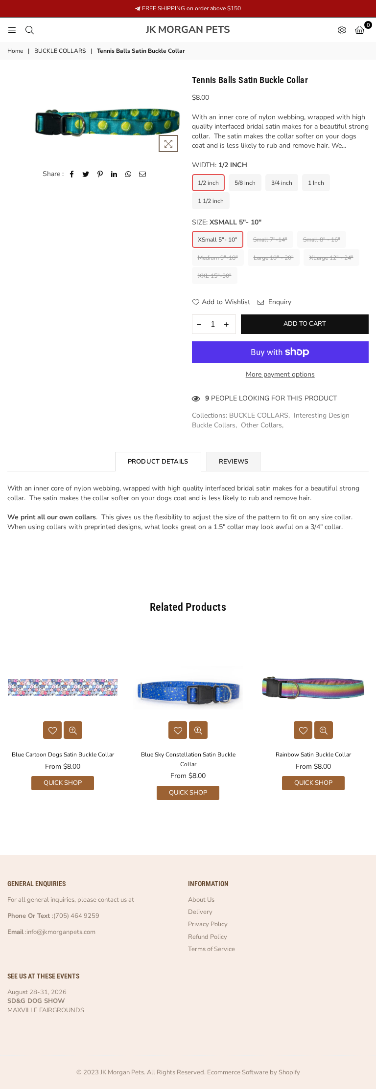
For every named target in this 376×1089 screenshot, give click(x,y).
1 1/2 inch (211, 201)
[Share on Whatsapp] (128, 174)
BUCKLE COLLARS (60, 51)
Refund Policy (207, 937)
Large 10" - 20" (274, 258)
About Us (201, 899)
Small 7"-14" (270, 240)
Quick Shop (63, 782)
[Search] (29, 29)
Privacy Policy (208, 924)
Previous (8, 718)
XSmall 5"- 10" (217, 240)
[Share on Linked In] (114, 174)
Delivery (200, 912)
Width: (219, 165)
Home (15, 51)
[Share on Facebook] (71, 174)
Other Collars (261, 425)
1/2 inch (208, 183)
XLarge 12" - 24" (331, 258)
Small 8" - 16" (321, 240)
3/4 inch (281, 183)
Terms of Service (211, 949)
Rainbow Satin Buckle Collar (313, 754)
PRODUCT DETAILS (158, 461)
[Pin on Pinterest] (100, 174)
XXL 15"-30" (215, 276)
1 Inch (316, 183)
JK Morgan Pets (210, 30)
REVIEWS (234, 461)
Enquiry (278, 302)
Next (367, 718)
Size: (226, 222)
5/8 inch (245, 183)
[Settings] (342, 29)
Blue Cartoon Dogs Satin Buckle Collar (63, 754)
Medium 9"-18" (218, 258)
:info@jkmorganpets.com (59, 932)
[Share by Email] (142, 174)
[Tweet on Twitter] (86, 174)
